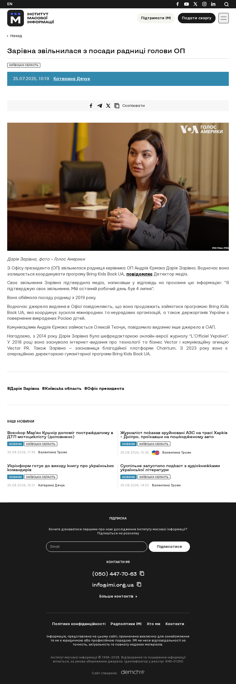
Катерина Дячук (72, 79)
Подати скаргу (197, 18)
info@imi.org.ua (113, 584)
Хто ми (153, 624)
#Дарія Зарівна (23, 388)
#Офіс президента (104, 388)
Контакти (174, 624)
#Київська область (61, 388)
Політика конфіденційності (78, 624)
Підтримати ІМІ (156, 18)
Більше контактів (116, 596)
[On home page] (30, 18)
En (9, 4)
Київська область (40, 444)
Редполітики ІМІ (126, 624)
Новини (15, 444)
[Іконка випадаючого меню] (223, 18)
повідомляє (139, 274)
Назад (16, 36)
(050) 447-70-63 (114, 573)
